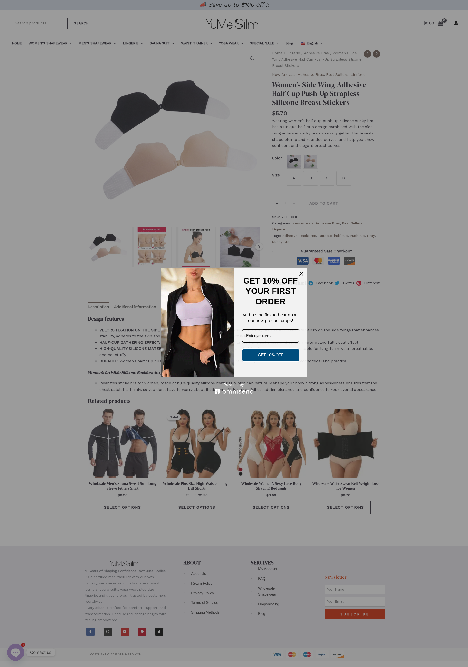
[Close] (301, 273)
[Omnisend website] (234, 388)
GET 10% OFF (270, 355)
